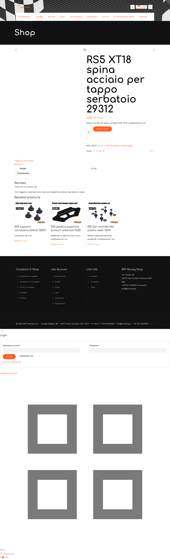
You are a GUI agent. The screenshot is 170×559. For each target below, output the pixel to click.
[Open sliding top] (167, 2)
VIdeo (92, 287)
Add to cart (102, 129)
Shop (57, 287)
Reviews (18, 164)
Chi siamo (94, 282)
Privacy (23, 298)
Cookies (23, 292)
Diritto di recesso (27, 287)
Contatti (93, 276)
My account (60, 276)
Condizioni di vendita (28, 276)
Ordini (57, 282)
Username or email (12, 345)
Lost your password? (11, 362)
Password (95, 345)
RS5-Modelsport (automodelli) (119, 145)
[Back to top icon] (151, 323)
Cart (57, 292)
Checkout (59, 298)
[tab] (85, 161)
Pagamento (60, 303)
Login (9, 356)
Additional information (24, 161)
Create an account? (8, 373)
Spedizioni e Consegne (30, 282)
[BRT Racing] (24, 7)
